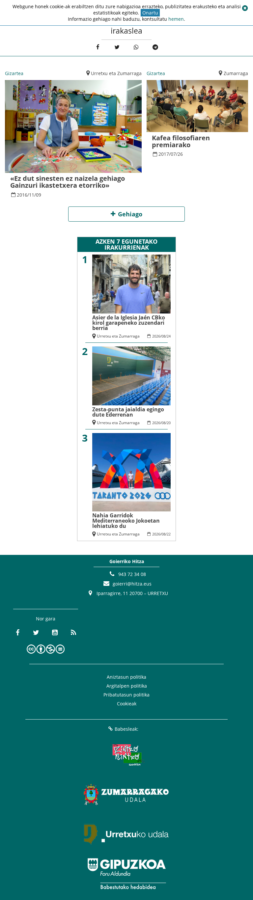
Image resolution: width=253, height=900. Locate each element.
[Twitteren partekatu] (117, 47)
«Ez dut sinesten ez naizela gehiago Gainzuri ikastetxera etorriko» (67, 182)
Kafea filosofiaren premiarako (181, 141)
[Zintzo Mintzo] (127, 755)
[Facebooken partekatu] (97, 47)
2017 (163, 154)
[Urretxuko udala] (126, 834)
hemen (176, 19)
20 (169, 422)
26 (180, 154)
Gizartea (14, 73)
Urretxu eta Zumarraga (116, 73)
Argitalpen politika (126, 686)
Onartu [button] (150, 13)
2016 (22, 195)
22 (169, 534)
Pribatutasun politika (126, 695)
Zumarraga (236, 73)
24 (169, 336)
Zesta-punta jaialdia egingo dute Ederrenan (128, 412)
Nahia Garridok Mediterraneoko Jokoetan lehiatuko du (126, 521)
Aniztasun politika (126, 677)
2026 (156, 336)
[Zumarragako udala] (126, 794)
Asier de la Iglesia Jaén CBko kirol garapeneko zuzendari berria (128, 323)
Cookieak (126, 703)
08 (163, 336)
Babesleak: (126, 729)
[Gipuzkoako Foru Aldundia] (126, 873)
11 (31, 195)
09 (38, 195)
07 (173, 154)
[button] (245, 8)
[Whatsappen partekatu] (136, 47)
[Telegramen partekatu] (155, 47)
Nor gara (45, 618)
